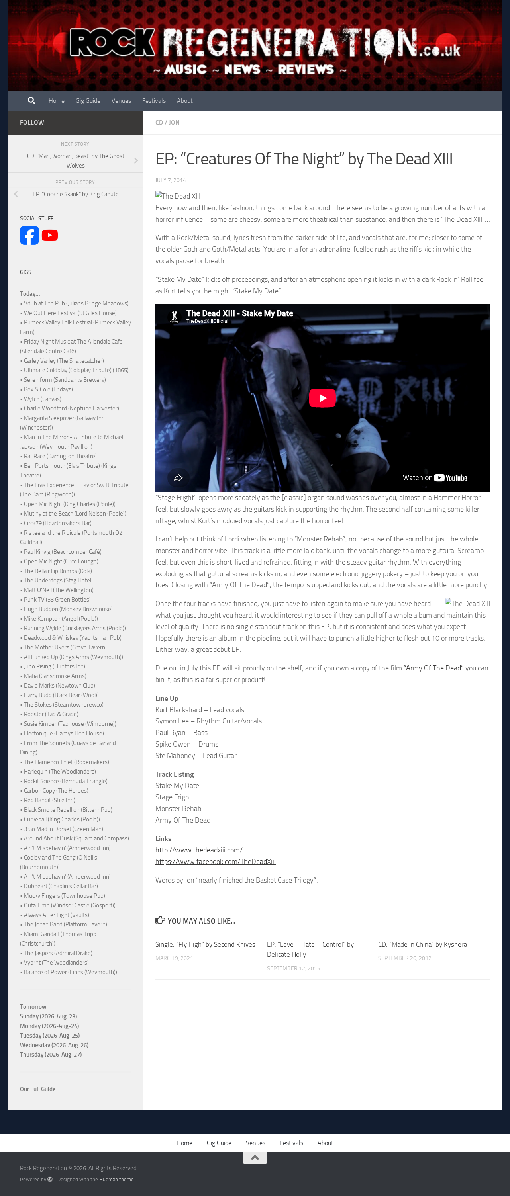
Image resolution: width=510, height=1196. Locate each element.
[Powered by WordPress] (50, 1179)
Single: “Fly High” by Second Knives (205, 944)
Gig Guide (88, 100)
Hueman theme (116, 1179)
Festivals (154, 100)
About (185, 100)
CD (159, 122)
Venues (121, 100)
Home (57, 100)
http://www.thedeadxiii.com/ (199, 850)
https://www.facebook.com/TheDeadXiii (215, 861)
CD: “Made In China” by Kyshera (422, 944)
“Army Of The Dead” (434, 668)
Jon (174, 122)
